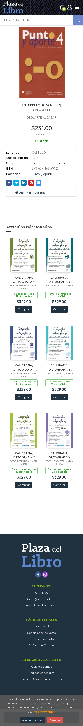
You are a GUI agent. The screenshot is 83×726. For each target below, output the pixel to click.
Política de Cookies (41, 645)
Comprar (24, 309)
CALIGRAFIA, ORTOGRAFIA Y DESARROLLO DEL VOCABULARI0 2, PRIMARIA (59, 367)
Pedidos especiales (41, 673)
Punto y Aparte (42, 174)
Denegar (55, 720)
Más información (44, 711)
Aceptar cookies (32, 720)
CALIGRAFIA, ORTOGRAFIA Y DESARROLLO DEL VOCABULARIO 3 (24, 455)
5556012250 (42, 593)
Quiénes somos (41, 666)
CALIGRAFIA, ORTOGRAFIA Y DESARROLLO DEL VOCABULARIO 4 (24, 367)
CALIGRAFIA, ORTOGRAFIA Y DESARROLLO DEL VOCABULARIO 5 (59, 279)
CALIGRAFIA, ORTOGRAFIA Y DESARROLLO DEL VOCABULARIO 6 (24, 279)
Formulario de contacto (41, 605)
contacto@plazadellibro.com (41, 599)
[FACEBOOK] (38, 574)
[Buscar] (78, 20)
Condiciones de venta (41, 633)
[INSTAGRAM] (45, 574)
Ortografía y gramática (48, 163)
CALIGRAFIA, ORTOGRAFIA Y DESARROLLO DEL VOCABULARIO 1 (59, 455)
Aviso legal (41, 626)
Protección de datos (41, 639)
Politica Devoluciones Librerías (41, 679)
